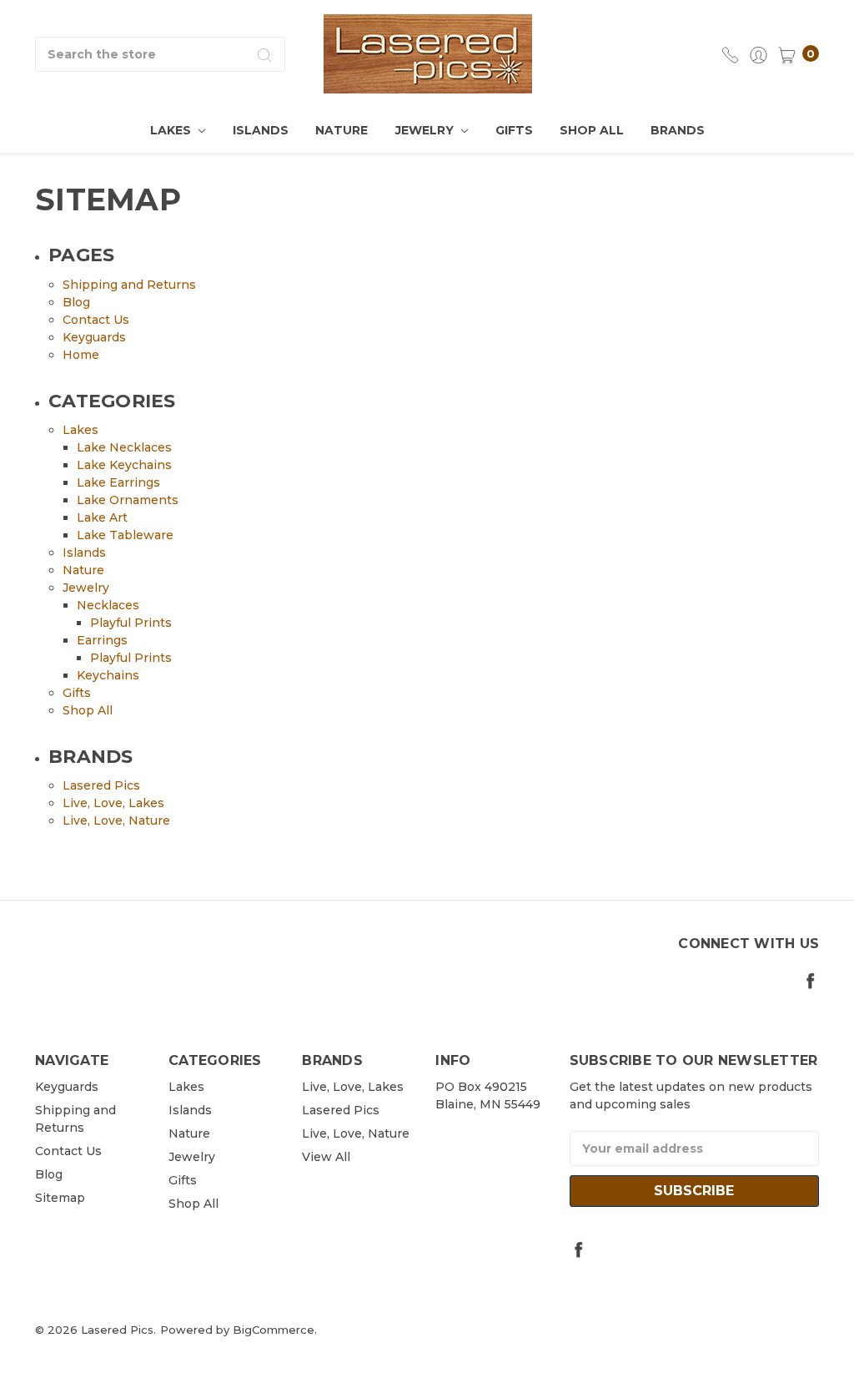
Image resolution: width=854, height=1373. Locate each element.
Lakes (172, 130)
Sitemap (60, 1197)
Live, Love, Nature (116, 820)
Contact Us (96, 319)
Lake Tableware (125, 535)
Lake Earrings (118, 482)
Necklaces (108, 605)
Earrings (102, 640)
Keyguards (94, 337)
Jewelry (426, 130)
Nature (341, 130)
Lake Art (102, 517)
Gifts (514, 130)
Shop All (592, 130)
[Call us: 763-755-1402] (730, 54)
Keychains (108, 675)
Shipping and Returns (129, 284)
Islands (261, 130)
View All (326, 1156)
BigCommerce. (275, 1329)
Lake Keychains (124, 464)
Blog (76, 302)
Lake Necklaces (124, 447)
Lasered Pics (101, 785)
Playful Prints (131, 622)
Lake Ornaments (127, 499)
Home (81, 354)
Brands (678, 130)
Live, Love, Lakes (113, 802)
